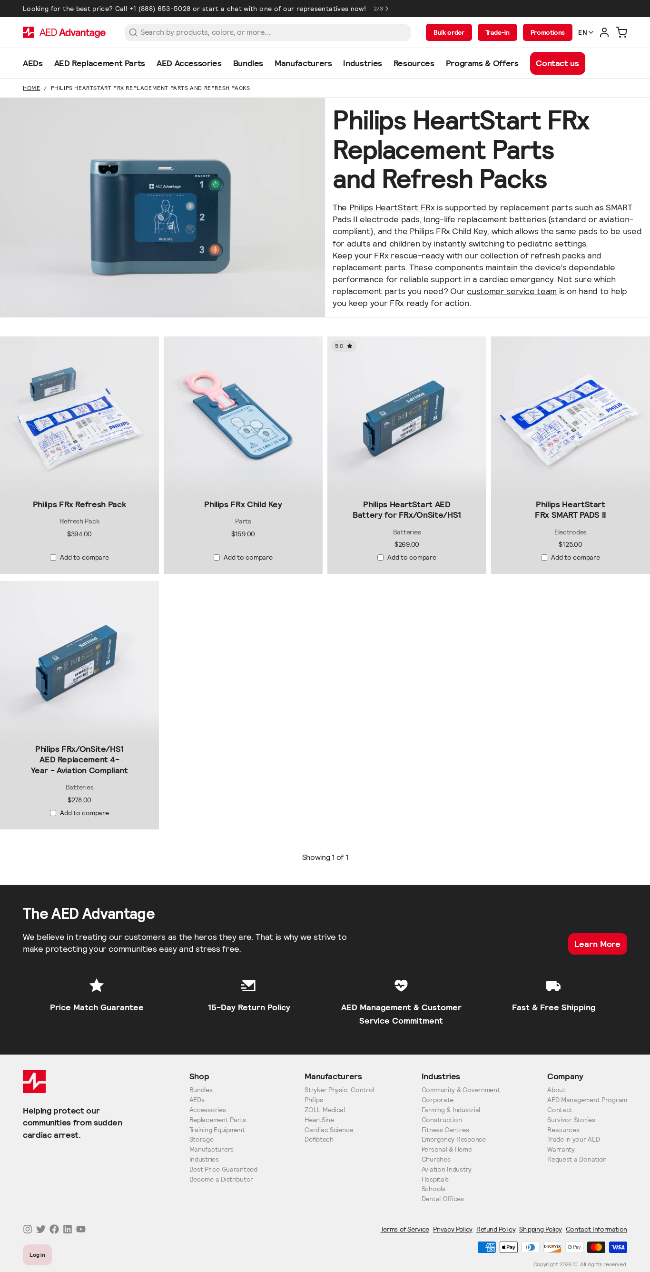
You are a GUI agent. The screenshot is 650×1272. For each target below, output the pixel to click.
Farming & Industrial (451, 1110)
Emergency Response (454, 1139)
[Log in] (604, 32)
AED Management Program (587, 1100)
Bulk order (448, 32)
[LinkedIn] (67, 1229)
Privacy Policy (453, 1229)
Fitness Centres (445, 1130)
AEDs (197, 1100)
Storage (201, 1139)
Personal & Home (447, 1149)
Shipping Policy (540, 1229)
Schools (433, 1189)
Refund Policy (495, 1229)
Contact (559, 1110)
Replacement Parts (217, 1120)
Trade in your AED (573, 1139)
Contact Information (596, 1229)
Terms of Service (405, 1229)
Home (31, 87)
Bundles (201, 1090)
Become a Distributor (221, 1179)
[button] (79, 487)
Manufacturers (211, 1149)
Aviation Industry (447, 1169)
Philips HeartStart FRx (392, 207)
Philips (314, 1100)
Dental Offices (443, 1199)
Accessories (207, 1110)
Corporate (437, 1100)
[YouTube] (81, 1229)
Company (565, 1076)
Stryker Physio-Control (339, 1090)
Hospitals (435, 1179)
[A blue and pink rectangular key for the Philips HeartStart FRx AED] (243, 415)
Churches (436, 1159)
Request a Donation (577, 1159)
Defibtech (319, 1139)
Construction (442, 1120)
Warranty (561, 1149)
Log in (38, 1254)
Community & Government (461, 1090)
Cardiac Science (329, 1130)
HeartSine (319, 1120)
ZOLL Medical (325, 1110)
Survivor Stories (571, 1120)
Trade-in (497, 32)
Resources (563, 1130)
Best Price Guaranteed (223, 1169)
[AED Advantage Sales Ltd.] (64, 32)
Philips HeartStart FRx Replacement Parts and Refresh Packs (150, 87)
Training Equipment (217, 1130)
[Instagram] (27, 1229)
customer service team (511, 291)
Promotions (548, 32)
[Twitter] (41, 1229)
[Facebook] (54, 1229)
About (556, 1090)
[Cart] (621, 32)
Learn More (597, 943)
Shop (199, 1076)
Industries (204, 1159)
